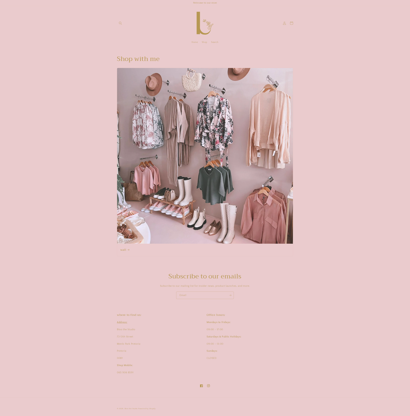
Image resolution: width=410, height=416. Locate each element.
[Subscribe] (230, 295)
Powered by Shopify (147, 409)
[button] (120, 23)
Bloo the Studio (131, 409)
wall (123, 250)
